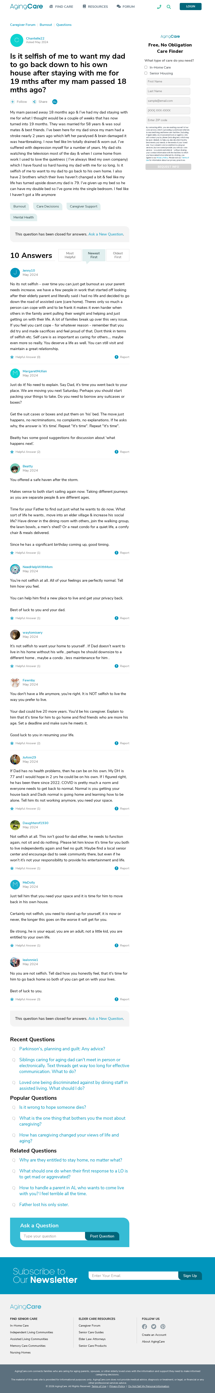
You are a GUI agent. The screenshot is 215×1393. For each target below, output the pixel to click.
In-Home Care (160, 67)
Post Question (102, 1236)
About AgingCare (153, 1342)
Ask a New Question (105, 234)
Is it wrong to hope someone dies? (52, 1107)
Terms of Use (99, 1386)
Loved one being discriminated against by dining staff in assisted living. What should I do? (73, 1085)
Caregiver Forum (89, 1326)
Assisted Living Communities (29, 1339)
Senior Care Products (93, 1346)
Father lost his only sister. (44, 1205)
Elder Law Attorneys (92, 1339)
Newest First (94, 255)
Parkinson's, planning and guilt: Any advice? (62, 1049)
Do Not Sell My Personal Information (148, 1386)
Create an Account (154, 1335)
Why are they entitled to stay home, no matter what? (70, 1160)
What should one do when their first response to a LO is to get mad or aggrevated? (73, 1174)
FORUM (129, 7)
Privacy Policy (162, 158)
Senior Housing (161, 73)
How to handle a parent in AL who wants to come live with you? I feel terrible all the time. (71, 1191)
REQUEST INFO (168, 167)
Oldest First (118, 255)
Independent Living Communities (31, 1332)
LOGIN (190, 6)
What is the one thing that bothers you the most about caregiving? (72, 1121)
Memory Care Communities (28, 1346)
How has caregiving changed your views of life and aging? (69, 1138)
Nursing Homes (20, 1353)
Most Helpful (70, 255)
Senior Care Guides (91, 1332)
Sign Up (190, 1275)
